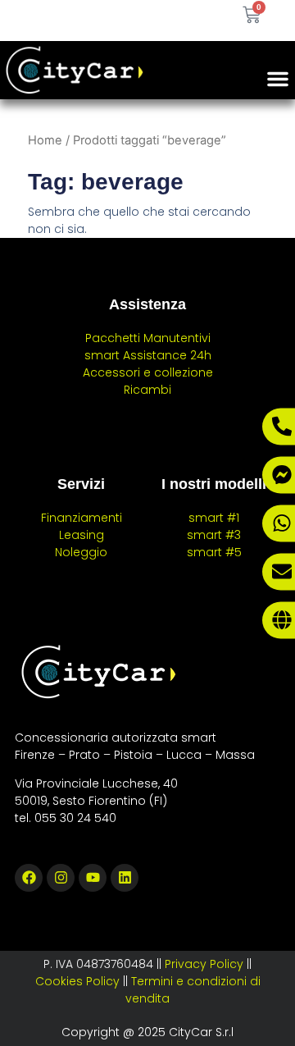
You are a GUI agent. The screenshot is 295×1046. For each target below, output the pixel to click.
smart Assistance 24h (147, 355)
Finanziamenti (81, 517)
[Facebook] (29, 878)
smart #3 (214, 535)
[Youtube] (93, 878)
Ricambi (147, 389)
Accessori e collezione (148, 372)
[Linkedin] (124, 878)
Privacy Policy (204, 964)
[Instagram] (61, 878)
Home (45, 140)
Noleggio (81, 552)
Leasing (81, 535)
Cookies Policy (77, 981)
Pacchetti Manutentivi (148, 338)
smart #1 (213, 517)
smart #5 (214, 552)
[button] (278, 79)
